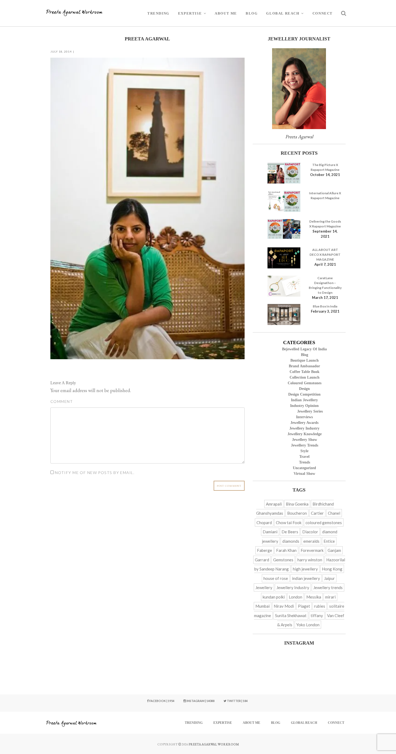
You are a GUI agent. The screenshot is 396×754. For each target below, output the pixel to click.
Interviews (304, 417)
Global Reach (282, 13)
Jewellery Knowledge (304, 434)
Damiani (270, 531)
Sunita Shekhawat (291, 615)
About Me (226, 13)
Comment (61, 401)
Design (304, 389)
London (295, 596)
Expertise (190, 13)
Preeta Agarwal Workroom (214, 744)
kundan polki (274, 596)
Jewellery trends (304, 445)
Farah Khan (286, 550)
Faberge (264, 550)
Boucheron (297, 513)
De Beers (290, 531)
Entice (329, 541)
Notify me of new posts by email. (94, 472)
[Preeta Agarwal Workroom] (74, 13)
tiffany (317, 615)
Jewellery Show (304, 440)
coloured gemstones (323, 522)
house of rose (275, 578)
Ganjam (334, 550)
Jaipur (329, 578)
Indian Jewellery (304, 400)
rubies (319, 606)
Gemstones (283, 559)
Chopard (264, 522)
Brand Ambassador (304, 366)
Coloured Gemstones (304, 383)
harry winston (309, 559)
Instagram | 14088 (200, 701)
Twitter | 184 (237, 701)
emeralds (311, 541)
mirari (330, 596)
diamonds (290, 541)
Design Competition (304, 394)
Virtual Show (304, 474)
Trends (304, 462)
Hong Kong (332, 568)
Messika (313, 596)
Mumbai (262, 606)
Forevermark (312, 550)
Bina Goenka (297, 503)
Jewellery (263, 587)
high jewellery (305, 568)
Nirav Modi (284, 606)
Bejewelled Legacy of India (304, 349)
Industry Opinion (304, 406)
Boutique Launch (304, 360)
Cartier (317, 513)
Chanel (334, 513)
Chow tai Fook (288, 522)
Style (304, 451)
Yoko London (307, 624)
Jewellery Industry (304, 428)
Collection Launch (304, 377)
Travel (304, 457)
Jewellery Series (310, 411)
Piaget (304, 606)
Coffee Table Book (304, 372)
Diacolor (310, 531)
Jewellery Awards (304, 423)
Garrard (262, 559)
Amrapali (274, 503)
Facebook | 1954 (161, 701)
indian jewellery (306, 578)
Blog (252, 13)
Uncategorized (304, 468)
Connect (322, 13)
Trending (158, 13)
